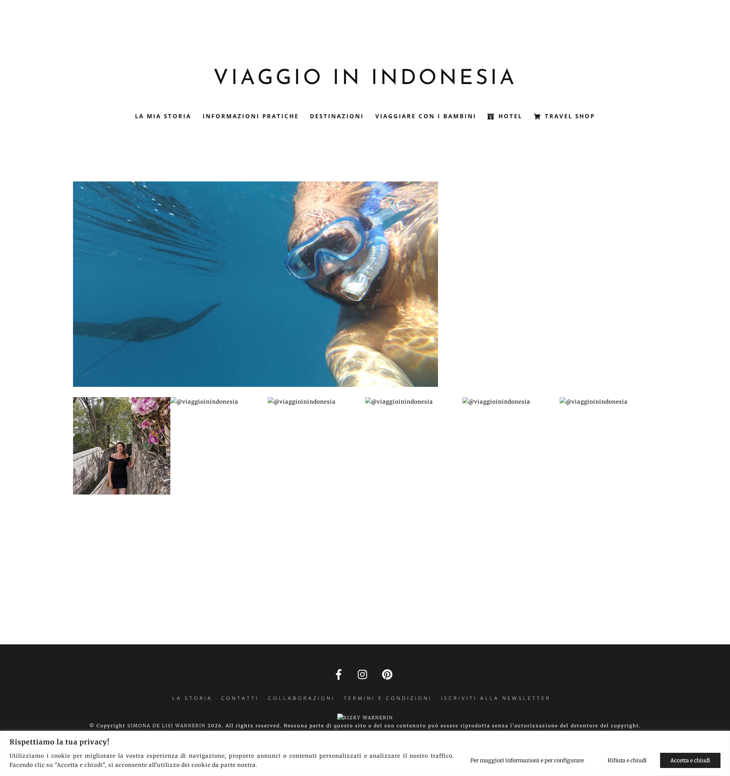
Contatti (240, 698)
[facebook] (340, 674)
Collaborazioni (301, 698)
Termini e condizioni (388, 698)
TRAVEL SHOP (568, 116)
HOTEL (509, 116)
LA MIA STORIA (163, 116)
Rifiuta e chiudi (627, 760)
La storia (192, 698)
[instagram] (364, 674)
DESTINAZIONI (337, 116)
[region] (365, 753)
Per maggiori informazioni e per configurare (527, 760)
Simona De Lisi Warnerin (166, 725)
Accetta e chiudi (690, 760)
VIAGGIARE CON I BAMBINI (425, 116)
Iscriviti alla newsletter (496, 698)
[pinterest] (388, 674)
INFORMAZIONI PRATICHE (251, 116)
